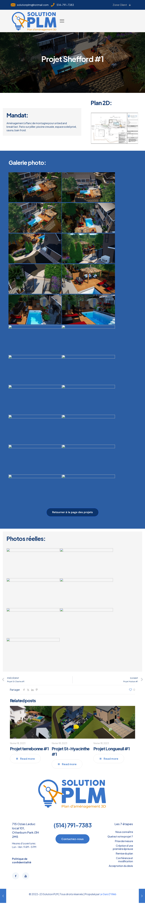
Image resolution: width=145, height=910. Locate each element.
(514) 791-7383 (73, 825)
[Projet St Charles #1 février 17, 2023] (142, 896)
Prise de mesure (124, 841)
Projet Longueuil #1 (111, 748)
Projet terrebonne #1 (29, 748)
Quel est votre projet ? (120, 836)
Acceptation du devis (121, 865)
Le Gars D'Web (108, 894)
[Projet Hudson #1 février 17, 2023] (3, 896)
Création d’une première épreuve (123, 847)
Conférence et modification (124, 859)
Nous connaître (124, 831)
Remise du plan (124, 853)
